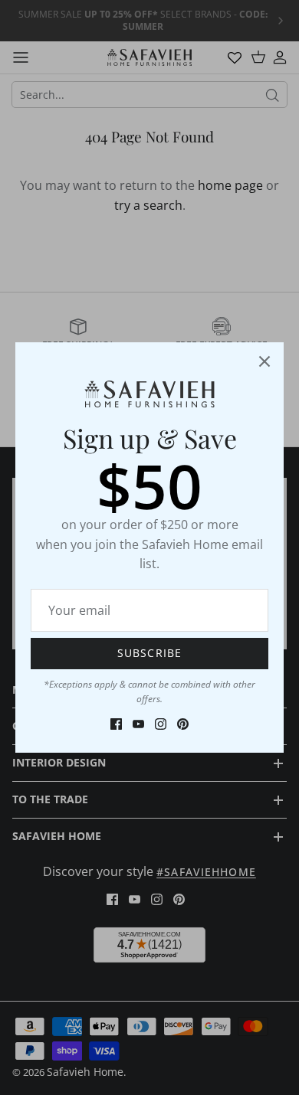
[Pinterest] (183, 724)
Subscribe (149, 653)
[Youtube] (138, 724)
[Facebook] (116, 724)
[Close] (264, 361)
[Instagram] (160, 724)
